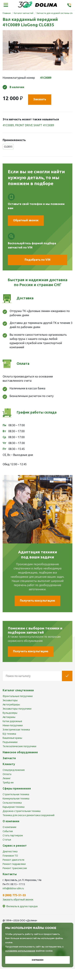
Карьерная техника (13, 806)
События (8, 831)
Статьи (7, 839)
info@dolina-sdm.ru (13, 888)
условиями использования (20, 950)
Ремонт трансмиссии (15, 868)
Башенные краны (12, 738)
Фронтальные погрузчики (18, 696)
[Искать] (67, 676)
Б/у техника (9, 733)
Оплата (7, 774)
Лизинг (7, 778)
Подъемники (10, 742)
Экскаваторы (10, 700)
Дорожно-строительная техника (21, 811)
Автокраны (9, 717)
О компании (9, 827)
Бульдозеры (10, 712)
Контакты (10, 874)
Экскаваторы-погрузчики (17, 708)
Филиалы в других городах (22, 906)
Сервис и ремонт (15, 845)
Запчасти (9, 758)
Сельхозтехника (12, 802)
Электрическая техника (16, 729)
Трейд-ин (8, 782)
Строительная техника (16, 794)
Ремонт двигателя (13, 859)
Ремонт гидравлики (14, 864)
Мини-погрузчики (13, 725)
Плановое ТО (10, 855)
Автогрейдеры (11, 704)
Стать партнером (13, 835)
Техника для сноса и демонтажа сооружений (28, 815)
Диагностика (10, 851)
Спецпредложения (14, 770)
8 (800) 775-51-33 (14, 895)
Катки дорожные (12, 721)
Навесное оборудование (20, 752)
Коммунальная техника (16, 798)
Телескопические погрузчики (19, 746)
